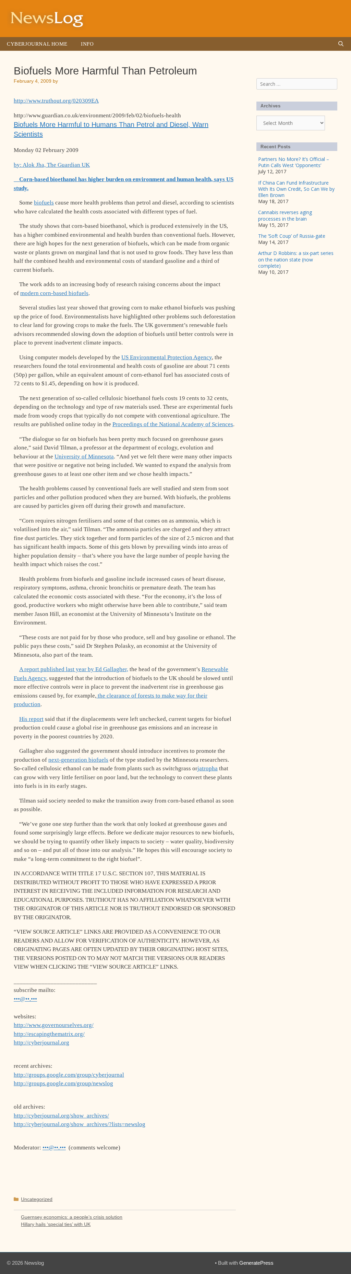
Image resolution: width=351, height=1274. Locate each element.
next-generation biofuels (78, 760)
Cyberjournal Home (37, 44)
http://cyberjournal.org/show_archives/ (61, 1115)
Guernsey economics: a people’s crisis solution (71, 1217)
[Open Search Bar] (341, 44)
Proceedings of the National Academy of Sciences (172, 424)
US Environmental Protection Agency (166, 357)
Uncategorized (36, 1199)
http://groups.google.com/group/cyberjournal (69, 1075)
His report (31, 719)
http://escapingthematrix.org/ (49, 1034)
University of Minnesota (84, 456)
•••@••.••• (25, 999)
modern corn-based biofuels (54, 293)
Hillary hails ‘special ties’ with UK (55, 1224)
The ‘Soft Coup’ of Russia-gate (291, 236)
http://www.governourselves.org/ (54, 1025)
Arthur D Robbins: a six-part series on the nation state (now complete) (296, 259)
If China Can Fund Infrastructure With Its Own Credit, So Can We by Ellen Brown (296, 188)
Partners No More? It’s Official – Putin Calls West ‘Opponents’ (293, 162)
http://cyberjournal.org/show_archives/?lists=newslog (79, 1124)
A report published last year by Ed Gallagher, (73, 669)
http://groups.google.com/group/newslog (63, 1083)
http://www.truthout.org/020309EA (56, 100)
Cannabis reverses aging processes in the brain (285, 215)
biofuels (44, 202)
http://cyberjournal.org (41, 1042)
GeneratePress (256, 1263)
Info (87, 44)
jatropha (207, 768)
